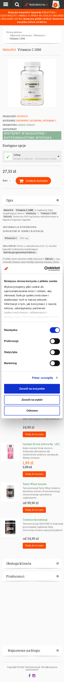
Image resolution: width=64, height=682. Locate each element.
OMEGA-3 (24, 15)
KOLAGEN (7, 18)
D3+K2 (18, 18)
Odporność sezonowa (21, 35)
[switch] (55, 341)
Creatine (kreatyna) (35, 519)
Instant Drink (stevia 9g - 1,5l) (41, 444)
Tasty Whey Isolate (35, 484)
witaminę (31, 213)
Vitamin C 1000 (17, 38)
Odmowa (32, 410)
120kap (17, 154)
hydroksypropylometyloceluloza (19, 252)
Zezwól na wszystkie (32, 388)
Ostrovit (8, 216)
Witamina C (39, 35)
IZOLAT (47, 15)
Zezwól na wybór (32, 399)
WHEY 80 (36, 15)
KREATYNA (49, 12)
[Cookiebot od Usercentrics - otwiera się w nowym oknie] (45, 268)
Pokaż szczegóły (42, 377)
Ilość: (5, 180)
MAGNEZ (58, 15)
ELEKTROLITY (9, 15)
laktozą (49, 258)
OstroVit (9, 49)
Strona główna (14, 32)
